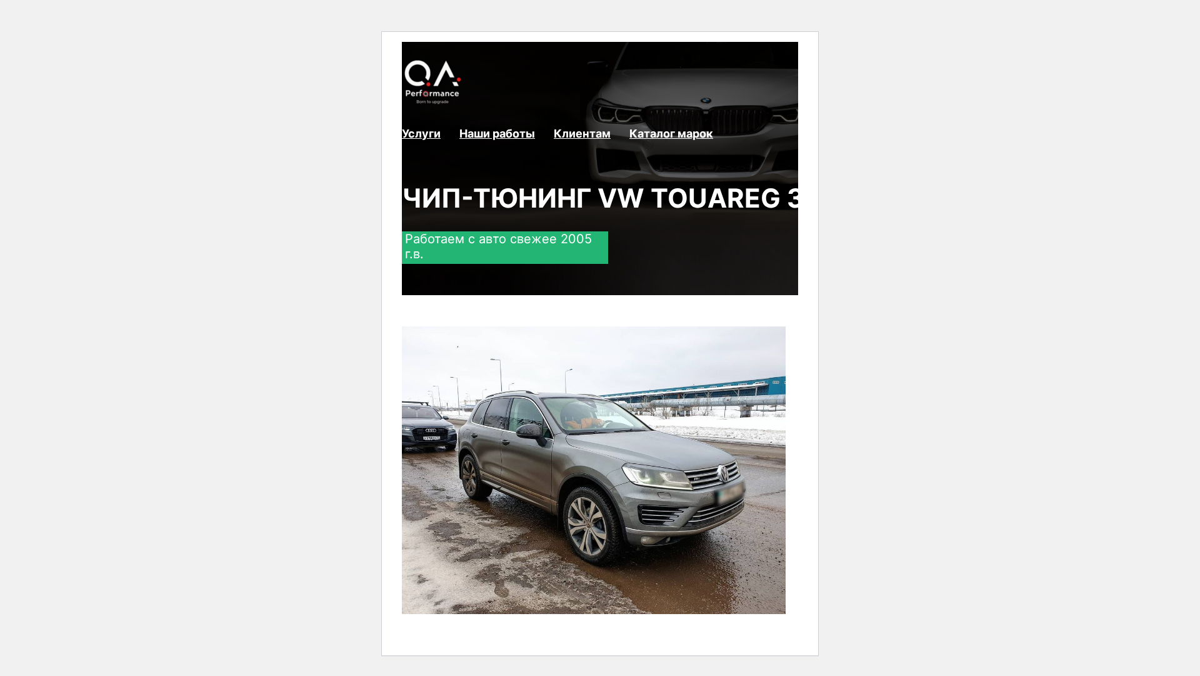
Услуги (421, 133)
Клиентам (582, 133)
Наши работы (497, 133)
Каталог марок (671, 133)
